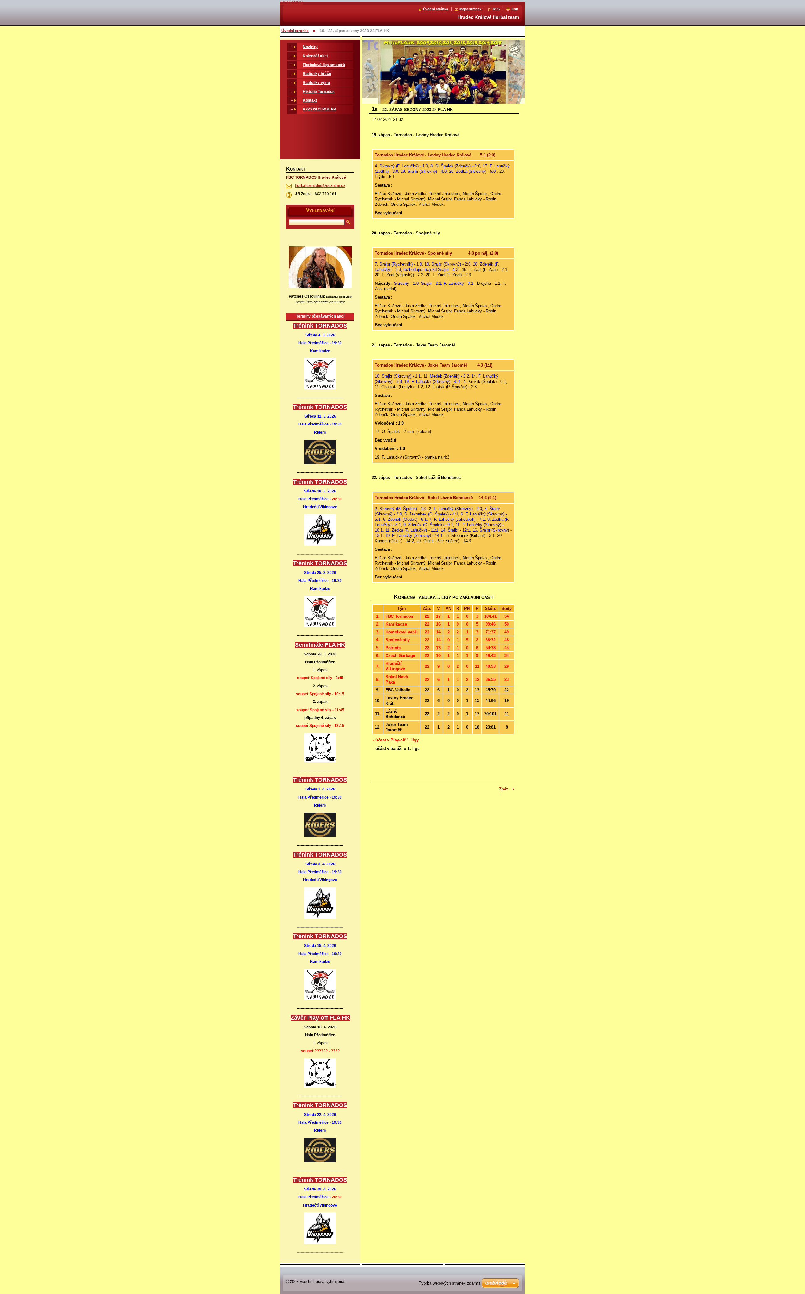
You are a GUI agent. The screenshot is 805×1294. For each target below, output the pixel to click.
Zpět (503, 789)
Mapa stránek (470, 9)
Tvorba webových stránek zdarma (449, 1283)
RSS (496, 9)
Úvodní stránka (435, 9)
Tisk (514, 9)
